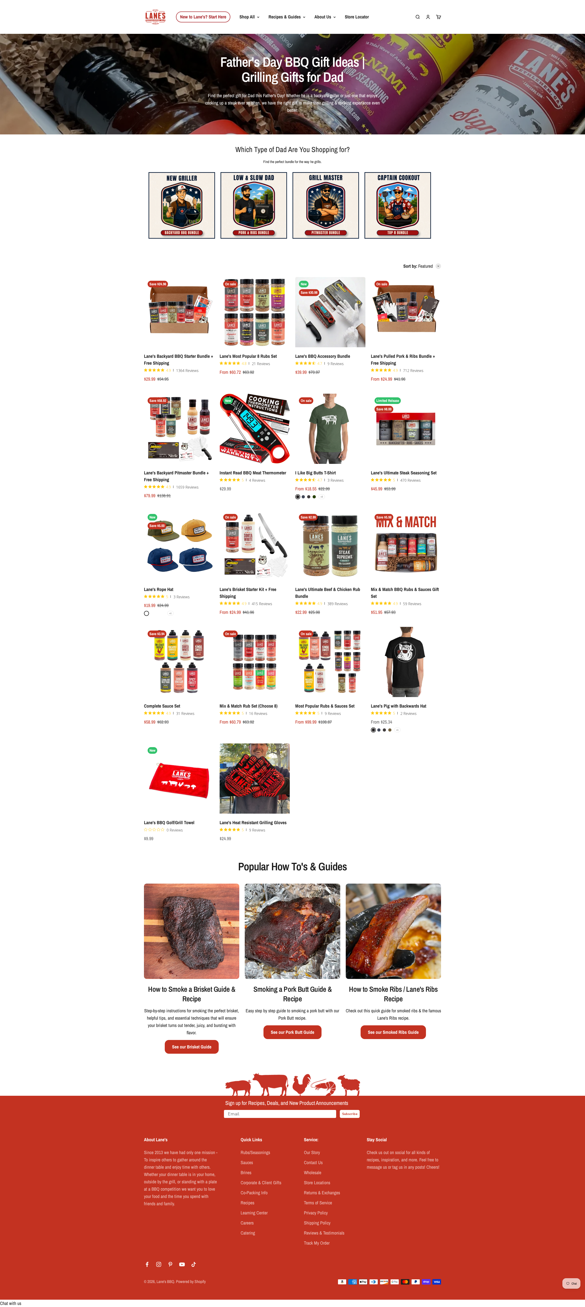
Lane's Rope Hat (158, 589)
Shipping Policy (317, 1223)
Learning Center (254, 1213)
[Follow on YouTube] (182, 1264)
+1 (170, 613)
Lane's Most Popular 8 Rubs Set (248, 356)
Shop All (247, 17)
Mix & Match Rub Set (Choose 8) (248, 706)
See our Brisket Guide (191, 1047)
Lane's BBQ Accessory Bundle (322, 356)
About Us (322, 17)
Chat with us (10, 1303)
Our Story (312, 1152)
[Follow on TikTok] (194, 1264)
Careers (247, 1223)
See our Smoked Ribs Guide (393, 1032)
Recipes (247, 1203)
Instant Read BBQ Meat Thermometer (253, 473)
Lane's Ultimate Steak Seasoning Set (403, 473)
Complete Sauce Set (162, 706)
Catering (248, 1233)
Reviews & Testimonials (324, 1233)
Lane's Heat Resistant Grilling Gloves (253, 822)
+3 (322, 496)
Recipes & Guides (285, 17)
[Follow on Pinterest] (170, 1264)
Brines (246, 1172)
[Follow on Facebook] (147, 1264)
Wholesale (312, 1172)
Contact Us (313, 1162)
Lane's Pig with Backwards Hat (398, 706)
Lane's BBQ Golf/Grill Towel (169, 822)
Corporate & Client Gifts (261, 1182)
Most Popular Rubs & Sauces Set (324, 706)
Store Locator (357, 17)
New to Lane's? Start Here (203, 17)
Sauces (247, 1162)
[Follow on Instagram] (159, 1264)
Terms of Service (318, 1203)
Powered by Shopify (191, 1281)
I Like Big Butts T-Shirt (315, 473)
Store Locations (317, 1182)
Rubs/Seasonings (255, 1152)
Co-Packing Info (254, 1192)
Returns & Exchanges (322, 1192)
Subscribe (349, 1114)
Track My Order (317, 1243)
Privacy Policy (316, 1213)
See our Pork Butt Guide (292, 1032)
